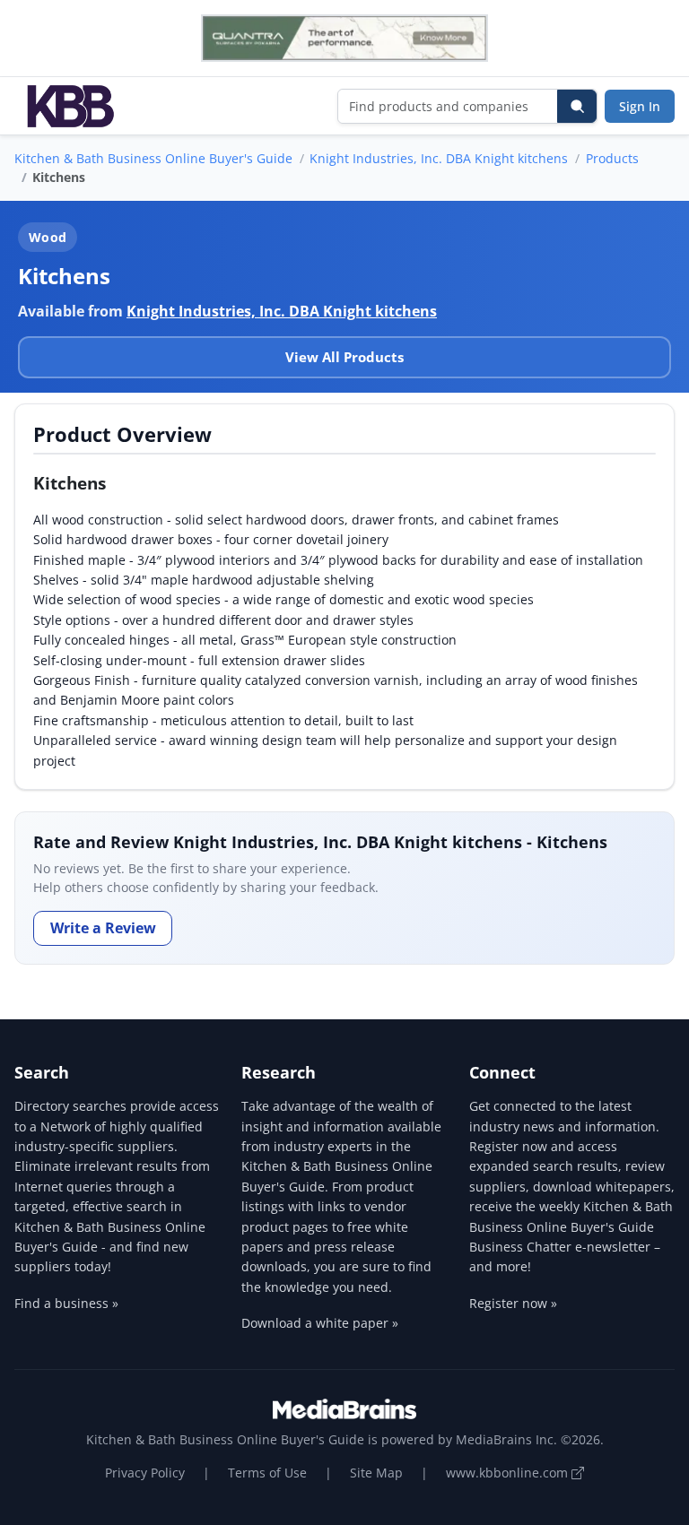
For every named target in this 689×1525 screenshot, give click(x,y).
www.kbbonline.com (508, 1472)
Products (612, 158)
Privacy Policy (145, 1472)
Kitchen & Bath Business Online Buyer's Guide (153, 158)
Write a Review (103, 928)
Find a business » (66, 1303)
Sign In (639, 106)
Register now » (513, 1303)
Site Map (376, 1472)
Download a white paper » (319, 1322)
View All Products (344, 357)
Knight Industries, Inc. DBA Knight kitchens (439, 158)
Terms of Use (267, 1472)
